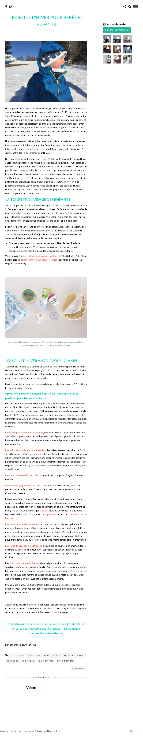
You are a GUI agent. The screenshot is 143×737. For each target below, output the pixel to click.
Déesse (43, 510)
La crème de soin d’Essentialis (21, 475)
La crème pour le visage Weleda (22, 524)
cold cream (17, 655)
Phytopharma (78, 514)
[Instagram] (10, 7)
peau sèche (33, 655)
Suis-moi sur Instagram (117, 29)
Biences (9, 518)
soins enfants (65, 661)
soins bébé (28, 661)
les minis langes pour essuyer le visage (39, 259)
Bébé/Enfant (41, 677)
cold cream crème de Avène (23, 563)
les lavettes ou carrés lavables (42, 256)
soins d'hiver (46, 661)
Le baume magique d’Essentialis (22, 485)
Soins (56, 677)
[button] (107, 39)
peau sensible (52, 655)
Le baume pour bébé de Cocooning (24, 432)
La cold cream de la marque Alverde (24, 450)
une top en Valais (49, 514)
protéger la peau (74, 655)
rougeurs (12, 661)
